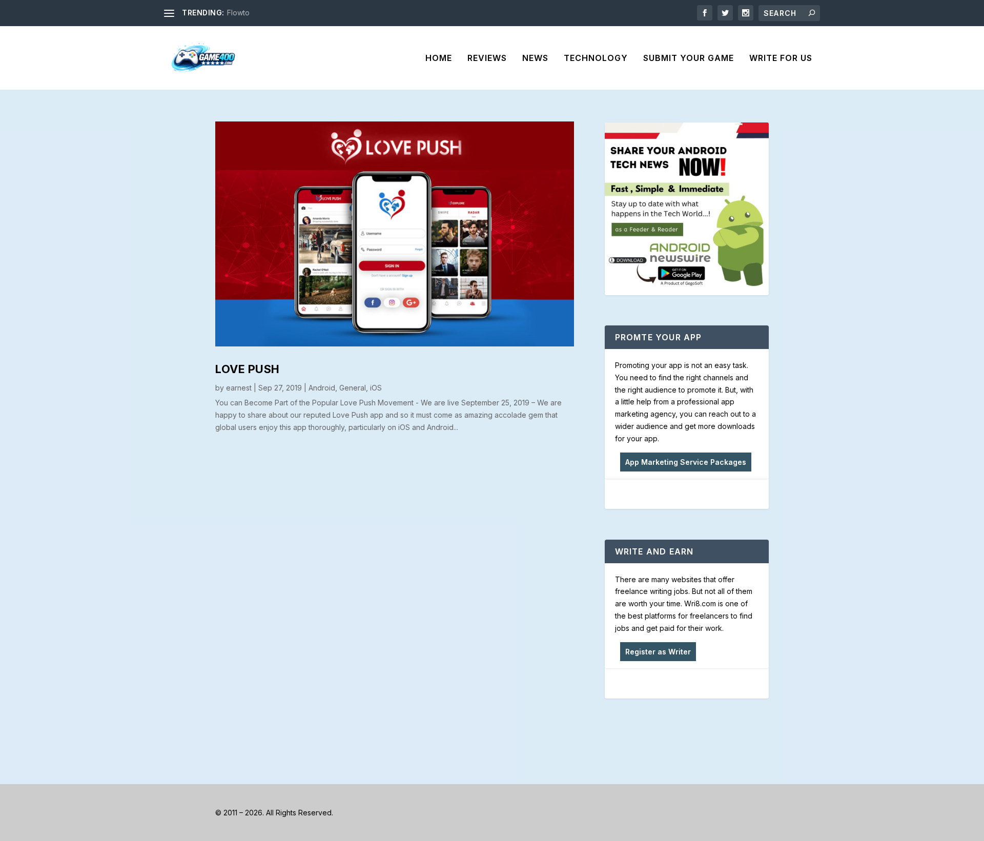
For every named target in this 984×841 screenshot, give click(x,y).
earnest (239, 387)
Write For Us (780, 58)
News (535, 58)
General (352, 387)
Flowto (238, 12)
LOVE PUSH (247, 369)
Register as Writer (658, 651)
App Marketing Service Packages (685, 462)
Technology (596, 58)
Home (438, 58)
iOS (376, 387)
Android (322, 387)
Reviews (487, 58)
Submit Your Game (688, 58)
